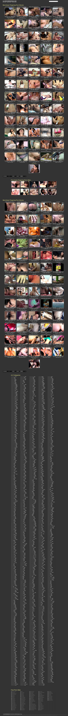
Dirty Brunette (22, 573)
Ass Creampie (13, 517)
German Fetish (31, 385)
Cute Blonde (21, 548)
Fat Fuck (21, 629)
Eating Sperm (22, 589)
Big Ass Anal (12, 571)
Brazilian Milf (22, 389)
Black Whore (12, 649)
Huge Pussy (30, 513)
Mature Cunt (40, 389)
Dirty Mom (21, 577)
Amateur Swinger (13, 430)
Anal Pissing (12, 465)
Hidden (32, 260)
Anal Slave (12, 467)
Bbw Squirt (12, 549)
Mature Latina (40, 406)
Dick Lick (21, 566)
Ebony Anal (21, 591)
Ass (22, 224)
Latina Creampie (31, 600)
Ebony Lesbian (22, 602)
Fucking (48, 41)
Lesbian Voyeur (31, 666)
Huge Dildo (30, 508)
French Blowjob (22, 673)
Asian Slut (12, 511)
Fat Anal (21, 623)
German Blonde (31, 379)
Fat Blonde (21, 626)
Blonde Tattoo (13, 680)
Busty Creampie (22, 440)
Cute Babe (21, 547)
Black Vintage (13, 648)
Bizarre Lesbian (13, 614)
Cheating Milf (22, 464)
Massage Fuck (31, 678)
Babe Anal (12, 523)
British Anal (21, 392)
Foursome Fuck (22, 669)
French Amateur (22, 670)
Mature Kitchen (40, 405)
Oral (46, 17)
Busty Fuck (21, 442)
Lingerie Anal (31, 671)
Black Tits (12, 647)
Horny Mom (30, 492)
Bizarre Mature (13, 615)
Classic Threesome (22, 489)
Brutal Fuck (21, 432)
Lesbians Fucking (31, 668)
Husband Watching (31, 518)
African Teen (12, 378)
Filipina (24, 260)
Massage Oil (31, 679)
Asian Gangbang (13, 495)
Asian (8, 101)
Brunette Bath (22, 406)
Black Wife (12, 650)
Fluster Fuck (33, 195)
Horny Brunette (31, 483)
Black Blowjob (13, 622)
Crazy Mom (21, 523)
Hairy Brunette (31, 439)
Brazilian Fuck (22, 386)
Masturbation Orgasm (32, 681)
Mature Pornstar (41, 419)
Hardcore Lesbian (31, 460)
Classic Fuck (21, 483)
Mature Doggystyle (41, 391)
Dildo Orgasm (22, 567)
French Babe (22, 672)
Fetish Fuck (21, 647)
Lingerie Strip (31, 673)
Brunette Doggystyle (22, 414)
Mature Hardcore (41, 402)
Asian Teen (12, 514)
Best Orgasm (12, 570)
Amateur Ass (12, 380)
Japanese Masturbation (32, 565)
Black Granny (13, 628)
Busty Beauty (22, 437)
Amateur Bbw (13, 383)
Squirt (62, 137)
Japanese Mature (31, 566)
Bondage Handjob (22, 378)
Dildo (25, 101)
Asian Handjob (13, 496)
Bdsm (58, 149)
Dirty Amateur (22, 570)
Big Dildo (12, 600)
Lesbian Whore (31, 667)
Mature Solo (40, 429)
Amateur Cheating (13, 389)
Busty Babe (21, 436)
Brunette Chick (22, 411)
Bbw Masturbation (13, 539)
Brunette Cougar (22, 412)
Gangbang (11, 77)
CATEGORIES (5, 176)
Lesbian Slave (31, 653)
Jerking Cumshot (31, 577)
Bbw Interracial (13, 535)
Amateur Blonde (13, 384)
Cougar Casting (22, 509)
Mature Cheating (41, 386)
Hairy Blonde (31, 438)
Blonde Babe (12, 653)
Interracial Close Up (31, 522)
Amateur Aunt (13, 381)
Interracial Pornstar (31, 536)
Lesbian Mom (31, 641)
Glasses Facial (31, 407)
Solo (47, 248)
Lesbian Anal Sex (31, 620)
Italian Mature (31, 544)
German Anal (31, 377)
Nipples (62, 125)
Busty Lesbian (22, 444)
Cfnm (50, 101)
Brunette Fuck (22, 416)
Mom (57, 41)
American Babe (13, 442)
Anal (6, 101)
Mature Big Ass (40, 378)
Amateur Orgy (13, 417)
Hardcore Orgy (31, 463)
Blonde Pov (12, 675)
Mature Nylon (40, 413)
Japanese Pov (31, 571)
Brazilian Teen (22, 390)
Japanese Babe (31, 550)
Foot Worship (22, 667)
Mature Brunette (41, 384)
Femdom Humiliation (23, 642)
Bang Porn (15, 195)
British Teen (21, 402)
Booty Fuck (21, 381)
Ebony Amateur (22, 590)
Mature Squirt (40, 430)
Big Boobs (35, 53)
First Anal (21, 655)
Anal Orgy (12, 463)
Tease (60, 272)
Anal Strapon (12, 469)
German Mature (31, 390)
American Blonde (13, 443)
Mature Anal (30, 683)
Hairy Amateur (31, 434)
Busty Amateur (22, 433)
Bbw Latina (12, 536)
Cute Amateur (22, 546)
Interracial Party (31, 535)
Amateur (32, 101)
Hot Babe (30, 498)
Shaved (36, 17)
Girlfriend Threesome (32, 404)
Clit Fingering (22, 490)
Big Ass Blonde (13, 574)
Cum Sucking (22, 540)
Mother (47, 260)
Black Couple (13, 625)
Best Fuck (12, 568)
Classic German (22, 484)
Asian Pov (12, 508)
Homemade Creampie (32, 471)
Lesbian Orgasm (31, 643)
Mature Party (40, 418)
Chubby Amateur (22, 468)
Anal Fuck (12, 459)
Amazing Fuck (13, 439)
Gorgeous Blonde (31, 411)
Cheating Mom (22, 465)
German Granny (31, 388)
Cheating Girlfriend (22, 460)
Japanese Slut (31, 572)
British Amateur (22, 391)
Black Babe (12, 620)
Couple (24, 77)
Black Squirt (12, 642)
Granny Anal (31, 415)
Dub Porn (25, 195)
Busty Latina (21, 443)
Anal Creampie (13, 455)
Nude (10, 236)
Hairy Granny (31, 443)
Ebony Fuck (21, 598)
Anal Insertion (13, 461)
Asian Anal (12, 481)
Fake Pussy (21, 619)
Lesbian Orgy (31, 644)
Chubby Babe (22, 470)
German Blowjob (31, 380)
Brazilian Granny (22, 387)
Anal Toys (12, 472)
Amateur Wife (13, 436)
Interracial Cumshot (31, 524)
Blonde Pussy (13, 676)
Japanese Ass (31, 549)
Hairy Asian (30, 436)
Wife (23, 53)
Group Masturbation (31, 432)
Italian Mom (30, 546)
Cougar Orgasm (22, 512)
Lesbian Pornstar (31, 648)
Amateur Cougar (13, 392)
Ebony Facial (22, 597)
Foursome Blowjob (22, 668)
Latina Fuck (30, 602)
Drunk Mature (22, 587)
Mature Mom (40, 411)
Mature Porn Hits (15, 187)
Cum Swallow (22, 541)
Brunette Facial (22, 415)
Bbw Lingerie (13, 538)
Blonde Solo (12, 678)
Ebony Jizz (21, 601)
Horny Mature (31, 490)
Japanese (8, 17)
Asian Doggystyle (13, 490)
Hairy (56, 17)
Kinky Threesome (31, 588)
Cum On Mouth (22, 537)
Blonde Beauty (13, 654)
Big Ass (60, 236)
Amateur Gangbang (13, 404)
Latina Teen (30, 615)
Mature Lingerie (41, 408)
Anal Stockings (13, 468)
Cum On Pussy (22, 538)
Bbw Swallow (13, 551)
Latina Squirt (31, 614)
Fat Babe (21, 625)
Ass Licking (12, 521)
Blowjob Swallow (22, 376)
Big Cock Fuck (13, 591)
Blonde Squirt (13, 679)
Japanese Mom (31, 568)
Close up (11, 113)
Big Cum (12, 593)
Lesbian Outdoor (31, 645)
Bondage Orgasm (22, 379)
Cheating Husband (22, 462)
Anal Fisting (12, 458)
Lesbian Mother (31, 642)
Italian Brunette (31, 542)
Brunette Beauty (22, 407)
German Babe (31, 378)
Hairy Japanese (31, 444)
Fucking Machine (22, 683)
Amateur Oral (13, 415)
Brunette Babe (22, 405)
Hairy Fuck (30, 442)
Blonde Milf (12, 671)
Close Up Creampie (22, 493)
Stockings (37, 77)
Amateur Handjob (13, 406)
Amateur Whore (13, 435)
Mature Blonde (40, 382)
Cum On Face (22, 536)
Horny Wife (30, 497)
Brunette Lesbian (22, 419)
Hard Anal (30, 455)
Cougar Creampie (22, 510)
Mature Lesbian (40, 407)
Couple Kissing (22, 517)
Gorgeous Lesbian (31, 413)
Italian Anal (30, 540)
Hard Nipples (31, 457)
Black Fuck (12, 627)
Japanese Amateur (31, 547)
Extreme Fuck (22, 615)
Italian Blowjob (31, 541)
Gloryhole (63, 284)
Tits (24, 113)
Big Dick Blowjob (13, 595)
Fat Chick (21, 628)
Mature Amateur (31, 682)
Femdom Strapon (22, 645)
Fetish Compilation (22, 646)
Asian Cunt (12, 489)
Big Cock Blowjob (13, 588)
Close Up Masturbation (23, 497)
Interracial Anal (31, 519)
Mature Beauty (40, 377)
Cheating (24, 41)
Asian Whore (12, 516)
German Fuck (31, 386)
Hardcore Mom (31, 461)
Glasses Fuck (31, 408)
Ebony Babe (21, 592)
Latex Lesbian (31, 596)
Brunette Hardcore (22, 418)
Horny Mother (31, 493)
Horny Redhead (31, 495)
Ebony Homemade (22, 600)
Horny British (31, 482)
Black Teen (12, 645)
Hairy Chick (30, 440)
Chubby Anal (22, 469)
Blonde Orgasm (13, 673)
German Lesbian (31, 389)
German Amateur (31, 376)
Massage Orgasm (31, 680)
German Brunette (31, 381)
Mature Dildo (40, 390)
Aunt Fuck (12, 522)
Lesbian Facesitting (31, 629)
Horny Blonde (31, 481)
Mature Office (40, 414)
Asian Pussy (12, 509)
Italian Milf (30, 545)
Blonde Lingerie (13, 670)
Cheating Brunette (22, 457)
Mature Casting (40, 385)
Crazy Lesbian (22, 522)
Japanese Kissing (31, 562)
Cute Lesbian (22, 550)
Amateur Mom (13, 413)
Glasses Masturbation (32, 409)
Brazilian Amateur (22, 384)
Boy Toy (21, 383)
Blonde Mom (12, 672)
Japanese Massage (31, 564)
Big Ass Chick (13, 576)
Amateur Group (13, 405)
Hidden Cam (31, 466)
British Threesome (22, 403)
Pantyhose (12, 17)
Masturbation (32, 77)
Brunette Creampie (22, 413)
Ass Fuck (12, 520)
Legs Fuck (30, 618)
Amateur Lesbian (13, 410)
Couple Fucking (22, 516)
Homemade (56, 236)
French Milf (21, 679)
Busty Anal (21, 434)
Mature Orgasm (40, 415)
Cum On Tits (21, 539)
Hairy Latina (30, 445)
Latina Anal (30, 597)
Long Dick (30, 675)
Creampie (9, 41)
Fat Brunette (21, 627)
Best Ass (12, 564)
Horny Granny (31, 488)
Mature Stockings (41, 431)
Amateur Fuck (13, 403)
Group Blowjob (31, 430)
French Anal (21, 671)
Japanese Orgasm (31, 569)
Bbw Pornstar (13, 545)
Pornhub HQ (52, 195)
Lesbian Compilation (32, 626)
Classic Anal (21, 482)
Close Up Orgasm (22, 498)
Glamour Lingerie (31, 405)
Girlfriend (33, 224)
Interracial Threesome (32, 538)
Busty (9, 125)
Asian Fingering (13, 492)
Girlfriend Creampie (31, 402)
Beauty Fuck (12, 561)
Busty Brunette (22, 439)
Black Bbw (12, 621)
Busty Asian (21, 435)
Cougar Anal (21, 508)
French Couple (22, 674)
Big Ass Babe (13, 573)
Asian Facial (12, 491)
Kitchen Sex (30, 594)
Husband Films (31, 516)
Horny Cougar (31, 485)
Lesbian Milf (30, 640)
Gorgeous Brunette (31, 412)
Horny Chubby (31, 484)
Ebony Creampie (22, 596)
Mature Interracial (41, 403)
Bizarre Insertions (13, 613)
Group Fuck (30, 431)
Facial (58, 65)
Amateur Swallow (13, 429)
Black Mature (12, 630)
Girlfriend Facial (31, 403)
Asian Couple (13, 487)
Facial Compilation (22, 617)
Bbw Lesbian (12, 537)
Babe (8, 137)
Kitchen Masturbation (32, 592)
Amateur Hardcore (13, 407)
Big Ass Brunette (13, 575)
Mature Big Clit (40, 379)
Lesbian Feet (31, 630)
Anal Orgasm (12, 462)
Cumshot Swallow (22, 544)
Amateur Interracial (13, 408)
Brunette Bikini (22, 409)
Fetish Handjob (22, 648)
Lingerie (60, 260)
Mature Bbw (40, 376)
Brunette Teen (22, 429)
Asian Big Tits (13, 485)
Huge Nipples (31, 512)
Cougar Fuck (22, 511)
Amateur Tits (12, 434)
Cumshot (56, 65)
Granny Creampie (31, 417)
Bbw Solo (12, 548)
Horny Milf (30, 491)
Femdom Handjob (22, 641)
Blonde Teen (12, 681)
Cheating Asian (22, 455)
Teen (24, 89)
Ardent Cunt (24, 187)
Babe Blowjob (13, 524)
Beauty (59, 41)
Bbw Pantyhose (13, 544)
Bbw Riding (12, 547)
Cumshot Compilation (23, 543)
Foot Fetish (21, 666)
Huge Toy (30, 515)
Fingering (32, 29)
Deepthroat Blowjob (22, 563)
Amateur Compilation (14, 391)
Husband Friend (31, 517)
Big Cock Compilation (14, 589)
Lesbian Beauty (31, 623)
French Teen (21, 681)
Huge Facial (30, 510)
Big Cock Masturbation (14, 592)
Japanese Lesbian (31, 563)
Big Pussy (12, 604)
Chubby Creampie (22, 472)
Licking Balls (31, 670)
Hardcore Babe (31, 458)
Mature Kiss (40, 404)
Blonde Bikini (13, 656)
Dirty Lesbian (22, 575)
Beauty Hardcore (13, 562)
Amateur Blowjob (13, 385)
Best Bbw (12, 565)
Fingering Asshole (22, 651)
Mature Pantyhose (41, 417)
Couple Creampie (22, 515)
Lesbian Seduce (31, 652)
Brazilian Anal (22, 385)
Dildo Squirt (21, 569)
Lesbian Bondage (31, 624)
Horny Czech (31, 486)
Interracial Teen (31, 537)
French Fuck (21, 675)
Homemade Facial (31, 472)
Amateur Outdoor (13, 418)
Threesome (50, 149)
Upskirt (50, 332)
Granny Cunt (31, 418)
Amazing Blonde (13, 437)
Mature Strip (40, 432)
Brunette (12, 101)
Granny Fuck (31, 419)
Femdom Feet (22, 640)
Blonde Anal (12, 652)
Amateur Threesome (13, 433)
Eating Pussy (22, 588)
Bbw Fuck (12, 534)
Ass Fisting (12, 519)
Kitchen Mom (31, 593)
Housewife (23, 236)
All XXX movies (43, 187)
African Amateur (13, 376)
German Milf (30, 391)
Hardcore (61, 29)
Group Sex (30, 433)
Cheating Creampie (22, 458)
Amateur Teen (13, 432)
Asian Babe (12, 483)
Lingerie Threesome (32, 674)
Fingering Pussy (22, 654)
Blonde (33, 296)
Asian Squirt (12, 513)
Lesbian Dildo (31, 628)
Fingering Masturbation (23, 652)
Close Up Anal (22, 491)
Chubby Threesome (22, 481)
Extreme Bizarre (22, 614)
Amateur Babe (13, 382)
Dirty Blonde (21, 572)
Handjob (58, 29)
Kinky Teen (30, 587)
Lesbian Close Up (31, 625)
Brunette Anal (22, 404)
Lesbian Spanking (31, 656)
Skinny (22, 248)
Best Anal (12, 563)
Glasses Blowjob (31, 406)
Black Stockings (13, 643)
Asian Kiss (12, 498)
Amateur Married (13, 411)
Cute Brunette (22, 549)
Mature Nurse (40, 412)
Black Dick (12, 626)
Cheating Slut (22, 466)
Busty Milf (21, 445)
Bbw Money (12, 541)
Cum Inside (21, 534)
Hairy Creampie (31, 441)
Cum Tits (21, 542)
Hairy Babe (30, 437)
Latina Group (31, 603)
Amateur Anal (13, 379)
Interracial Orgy (31, 534)
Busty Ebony (21, 441)
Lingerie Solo (31, 672)
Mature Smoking (41, 428)
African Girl (12, 377)
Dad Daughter (22, 562)
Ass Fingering (13, 518)
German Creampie (31, 384)
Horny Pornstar (31, 494)
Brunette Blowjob (22, 410)
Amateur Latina (13, 409)
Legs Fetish (30, 617)
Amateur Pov (12, 419)
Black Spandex (13, 641)
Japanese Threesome (32, 575)
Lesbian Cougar (31, 627)
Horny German (31, 487)
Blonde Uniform (13, 682)
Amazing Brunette (13, 438)
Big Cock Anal (13, 587)
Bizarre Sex (12, 616)
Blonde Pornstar (13, 674)
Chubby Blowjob (22, 471)
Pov (24, 17)
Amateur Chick (13, 390)
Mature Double (40, 392)
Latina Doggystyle (31, 601)
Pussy (46, 41)
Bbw (56, 284)
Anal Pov (12, 466)
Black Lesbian (13, 629)
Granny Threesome (31, 428)
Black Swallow (13, 644)
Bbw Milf (12, 540)
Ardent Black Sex (34, 187)
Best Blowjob (12, 566)
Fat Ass (21, 624)
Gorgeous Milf (31, 414)
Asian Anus (12, 482)
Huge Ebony (31, 509)
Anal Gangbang (13, 460)
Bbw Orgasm (12, 542)
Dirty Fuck (21, 574)
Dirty (8, 77)
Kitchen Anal (31, 591)
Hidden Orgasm (31, 468)
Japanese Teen (31, 574)
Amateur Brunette (13, 386)
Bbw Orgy (12, 543)
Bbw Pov (12, 546)
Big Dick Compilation (13, 596)
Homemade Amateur (32, 469)
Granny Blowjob (31, 416)
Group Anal (30, 429)
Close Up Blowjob (22, 492)
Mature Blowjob (40, 383)
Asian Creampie (13, 488)
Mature (20, 17)
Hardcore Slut (31, 464)
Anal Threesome (13, 471)
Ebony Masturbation (22, 603)
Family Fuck (21, 620)
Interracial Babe (31, 520)
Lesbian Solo (31, 655)
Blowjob (10, 101)
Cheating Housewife (22, 461)
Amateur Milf (12, 412)
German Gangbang (31, 387)
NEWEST (13, 176)
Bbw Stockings (13, 550)
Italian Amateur (31, 539)
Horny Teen (30, 496)
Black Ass (12, 619)
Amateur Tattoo (13, 431)
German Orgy (31, 392)
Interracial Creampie (32, 523)
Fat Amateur (21, 622)
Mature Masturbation (41, 409)
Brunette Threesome (22, 430)
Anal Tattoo (12, 470)
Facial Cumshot (22, 618)
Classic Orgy (21, 488)
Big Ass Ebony (13, 577)
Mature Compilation (41, 387)
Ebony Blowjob (22, 594)
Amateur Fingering (13, 402)
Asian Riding (12, 510)
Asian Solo (12, 512)
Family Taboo (22, 621)
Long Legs (30, 676)
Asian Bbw (12, 484)
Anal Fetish (12, 457)
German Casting (31, 382)
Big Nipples (12, 602)
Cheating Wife (22, 467)
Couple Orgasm (22, 518)
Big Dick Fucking (13, 598)
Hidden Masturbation (32, 467)
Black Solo (12, 640)
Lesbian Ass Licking (31, 621)
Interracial (14, 149)
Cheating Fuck (22, 459)
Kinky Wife (30, 589)
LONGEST (17, 176)
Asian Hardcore (13, 497)
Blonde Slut (12, 677)
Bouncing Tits (22, 382)
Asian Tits (12, 515)
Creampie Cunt (22, 524)
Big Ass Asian (13, 572)
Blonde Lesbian (13, 669)
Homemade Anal (31, 470)
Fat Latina (21, 630)
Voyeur (20, 260)
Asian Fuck (12, 494)
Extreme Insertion (22, 616)
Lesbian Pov (31, 649)
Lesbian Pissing (31, 646)
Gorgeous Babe (31, 410)
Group (27, 137)
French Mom (21, 680)
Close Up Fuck (22, 496)
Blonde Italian (13, 668)
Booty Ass (21, 380)
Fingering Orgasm (22, 653)
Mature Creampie (41, 388)
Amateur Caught (13, 388)
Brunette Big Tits (22, 408)
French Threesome (22, 682)
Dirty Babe (21, 571)
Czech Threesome (22, 561)
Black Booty (12, 623)
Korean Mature (31, 595)
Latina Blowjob (31, 599)
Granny (36, 212)
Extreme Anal (22, 613)
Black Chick (12, 624)
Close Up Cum (22, 494)
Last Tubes (43, 195)
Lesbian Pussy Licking (32, 650)
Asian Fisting (12, 493)
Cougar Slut (21, 513)
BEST (9, 176)
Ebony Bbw (21, 593)
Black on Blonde (13, 651)
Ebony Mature (22, 604)
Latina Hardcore (31, 604)
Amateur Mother (13, 414)
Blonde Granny (13, 666)
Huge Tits (30, 514)
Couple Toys (21, 520)
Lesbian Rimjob (31, 651)
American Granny (13, 445)
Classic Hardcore (22, 485)
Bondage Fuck (22, 377)
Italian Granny (31, 543)
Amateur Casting (13, 387)
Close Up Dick (22, 495)
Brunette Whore (22, 431)
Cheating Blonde (22, 456)
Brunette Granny (22, 417)
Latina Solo (30, 613)
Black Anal (12, 618)
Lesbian (62, 149)
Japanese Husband (31, 561)
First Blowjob (22, 656)
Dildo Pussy (21, 568)
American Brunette (13, 444)
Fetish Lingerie (22, 649)
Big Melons (12, 601)
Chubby (33, 236)
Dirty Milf (21, 576)
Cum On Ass (21, 535)
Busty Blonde (22, 438)
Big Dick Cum (13, 597)
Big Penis (12, 603)
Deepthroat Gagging (22, 565)
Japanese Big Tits (31, 551)
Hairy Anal (30, 435)
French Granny (22, 676)
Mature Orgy (40, 416)
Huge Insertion (31, 511)
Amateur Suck (13, 428)
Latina (59, 137)
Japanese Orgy (31, 570)
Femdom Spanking (22, 644)
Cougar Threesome (22, 514)
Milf (34, 17)
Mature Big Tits (40, 380)
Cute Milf (21, 551)
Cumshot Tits (22, 545)
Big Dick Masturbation (14, 599)
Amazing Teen (13, 441)
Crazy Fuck (21, 521)
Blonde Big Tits (13, 655)
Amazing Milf (12, 440)
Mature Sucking (40, 433)
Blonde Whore (13, 683)
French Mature (22, 678)
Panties (10, 17)
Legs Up (30, 619)
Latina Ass (30, 598)
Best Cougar (12, 567)
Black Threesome (13, 646)
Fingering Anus (22, 650)
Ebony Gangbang (22, 599)
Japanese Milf (31, 567)
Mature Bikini (40, 381)
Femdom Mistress (22, 643)
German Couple (31, 383)
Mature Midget (40, 410)
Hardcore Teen (31, 465)
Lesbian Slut (31, 654)
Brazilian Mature (22, 388)
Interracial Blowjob (31, 521)
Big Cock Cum (13, 590)
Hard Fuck (30, 456)
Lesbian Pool (31, 647)
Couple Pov (21, 519)
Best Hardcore (13, 569)
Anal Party (12, 464)
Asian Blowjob (13, 486)
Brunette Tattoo (22, 428)
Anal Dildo (12, 456)
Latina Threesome (31, 616)
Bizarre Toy (12, 617)
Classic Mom (22, 487)
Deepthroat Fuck (22, 564)
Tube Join (52, 187)
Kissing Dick (31, 590)
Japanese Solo (31, 573)
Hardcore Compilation (32, 459)
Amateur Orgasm (13, 416)
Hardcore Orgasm (31, 462)
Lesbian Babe (31, 622)
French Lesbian (22, 677)
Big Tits (11, 212)
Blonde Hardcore (13, 667)
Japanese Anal (31, 548)
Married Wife (31, 677)
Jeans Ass (30, 576)
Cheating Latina (22, 463)
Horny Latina (31, 489)
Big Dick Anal (13, 594)
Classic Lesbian (22, 486)
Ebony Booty (21, 595)
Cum (47, 29)
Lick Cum (30, 669)
